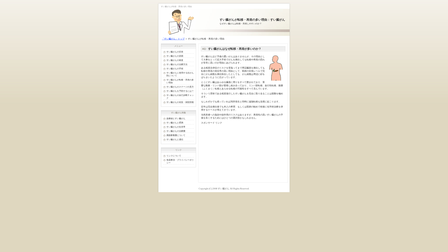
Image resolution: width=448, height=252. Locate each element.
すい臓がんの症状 (174, 52)
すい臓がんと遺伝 (174, 139)
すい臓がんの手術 (174, 68)
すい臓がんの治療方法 (176, 64)
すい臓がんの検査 (174, 60)
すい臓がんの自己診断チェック (180, 96)
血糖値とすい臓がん (175, 118)
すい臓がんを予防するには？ (180, 91)
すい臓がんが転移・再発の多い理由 (180, 81)
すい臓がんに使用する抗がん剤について (180, 74)
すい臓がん (223, 188)
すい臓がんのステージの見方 (180, 87)
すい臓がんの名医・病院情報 (180, 102)
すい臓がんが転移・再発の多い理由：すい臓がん (252, 19)
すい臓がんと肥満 (174, 122)
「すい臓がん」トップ (173, 38)
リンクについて (173, 156)
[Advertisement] (230, 150)
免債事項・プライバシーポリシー (180, 161)
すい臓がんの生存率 (175, 127)
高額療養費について (175, 135)
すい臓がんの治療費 (175, 131)
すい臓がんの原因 (174, 56)
